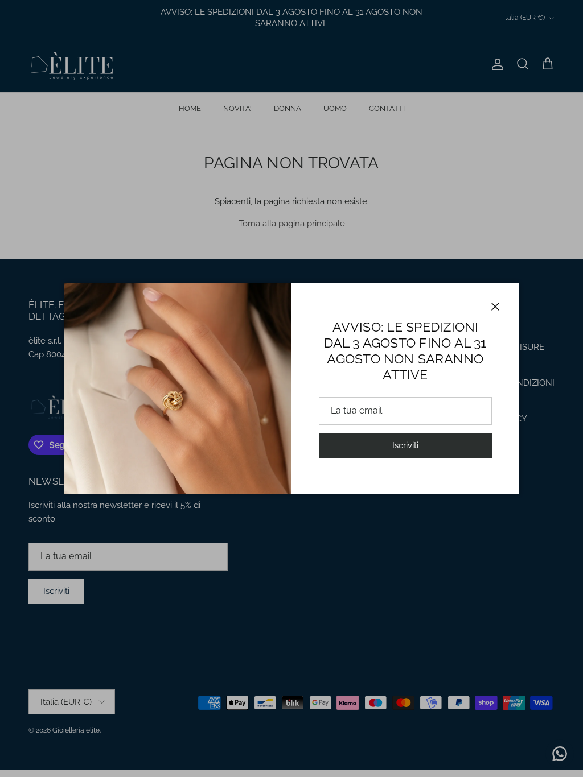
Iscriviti (405, 445)
